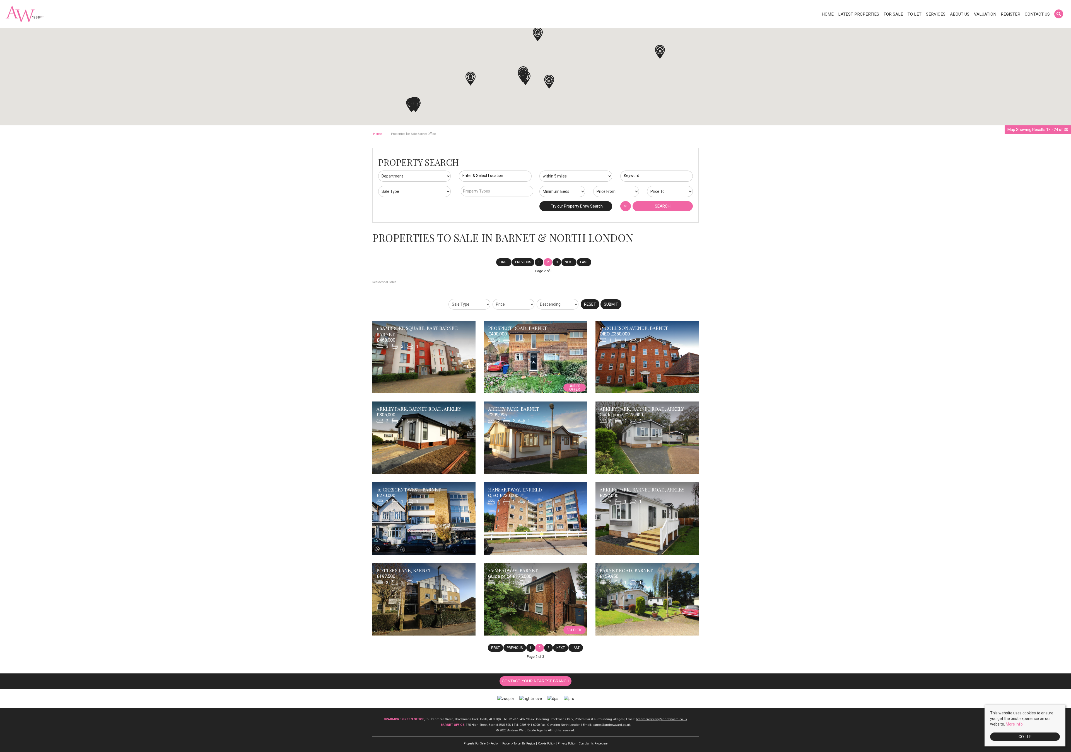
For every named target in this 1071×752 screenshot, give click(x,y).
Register (1010, 14)
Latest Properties (858, 14)
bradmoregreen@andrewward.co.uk (661, 719)
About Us (959, 14)
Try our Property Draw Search (576, 206)
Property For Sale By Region (481, 743)
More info (1014, 724)
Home (828, 14)
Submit (611, 304)
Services (935, 14)
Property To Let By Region (518, 743)
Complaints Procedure (593, 743)
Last (584, 262)
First (504, 262)
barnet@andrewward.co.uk (612, 725)
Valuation (985, 14)
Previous (523, 262)
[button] (549, 82)
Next (569, 262)
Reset (590, 304)
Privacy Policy (567, 743)
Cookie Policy (546, 743)
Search (662, 206)
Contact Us (1037, 14)
